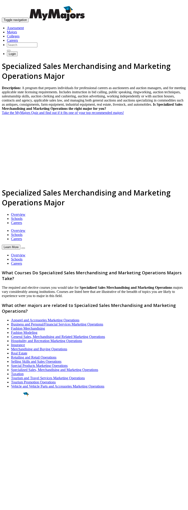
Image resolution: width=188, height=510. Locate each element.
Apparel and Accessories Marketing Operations (45, 320)
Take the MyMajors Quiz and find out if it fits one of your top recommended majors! (63, 113)
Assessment (15, 28)
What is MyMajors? (16, 456)
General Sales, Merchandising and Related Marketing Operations (58, 337)
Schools (16, 219)
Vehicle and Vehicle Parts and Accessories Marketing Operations (57, 386)
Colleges (13, 36)
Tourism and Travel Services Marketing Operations (48, 378)
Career (13, 429)
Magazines (9, 468)
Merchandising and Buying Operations (39, 349)
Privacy (18, 504)
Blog (5, 477)
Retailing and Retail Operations (33, 357)
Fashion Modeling (24, 332)
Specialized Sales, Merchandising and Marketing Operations (54, 370)
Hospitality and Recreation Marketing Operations (46, 341)
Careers (12, 40)
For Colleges (11, 464)
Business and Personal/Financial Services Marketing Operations (57, 324)
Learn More (11, 247)
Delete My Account (16, 473)
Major (12, 409)
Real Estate (19, 353)
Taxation (17, 374)
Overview (18, 214)
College (14, 419)
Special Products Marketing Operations (39, 366)
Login (12, 54)
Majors (12, 32)
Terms (6, 504)
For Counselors (13, 460)
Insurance (18, 345)
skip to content (177, 3)
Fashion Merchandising (28, 328)
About (7, 446)
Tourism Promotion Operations (33, 382)
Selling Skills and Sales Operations (36, 361)
